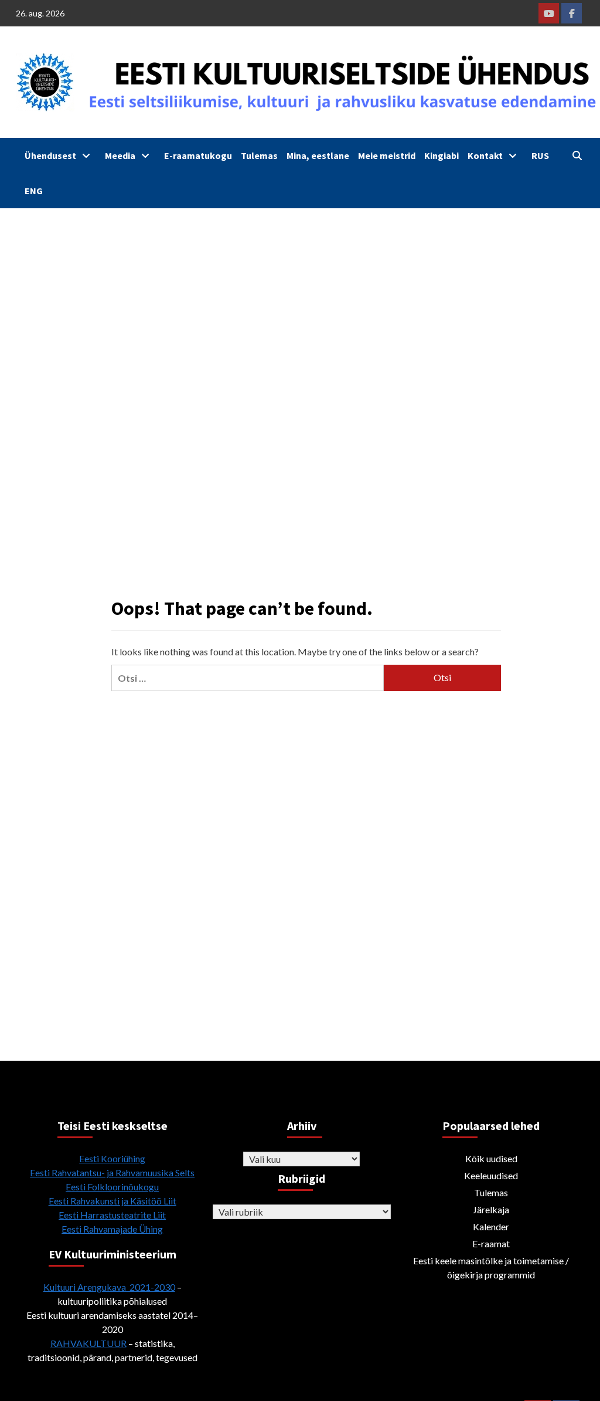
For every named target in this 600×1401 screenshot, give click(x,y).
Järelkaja (491, 1209)
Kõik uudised (491, 1158)
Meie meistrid (386, 155)
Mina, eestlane (318, 155)
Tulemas (259, 155)
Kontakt (485, 155)
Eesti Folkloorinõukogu (112, 1186)
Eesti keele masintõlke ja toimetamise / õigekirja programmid (491, 1267)
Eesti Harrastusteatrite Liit (112, 1214)
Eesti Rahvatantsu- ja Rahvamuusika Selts (112, 1172)
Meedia (120, 155)
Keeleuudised (491, 1175)
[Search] (577, 155)
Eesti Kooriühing (112, 1158)
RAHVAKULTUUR (88, 1343)
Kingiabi (441, 155)
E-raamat (491, 1243)
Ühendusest (50, 155)
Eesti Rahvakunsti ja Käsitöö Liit (112, 1200)
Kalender (491, 1226)
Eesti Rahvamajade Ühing (112, 1228)
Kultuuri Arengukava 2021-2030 (109, 1286)
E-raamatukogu (198, 155)
